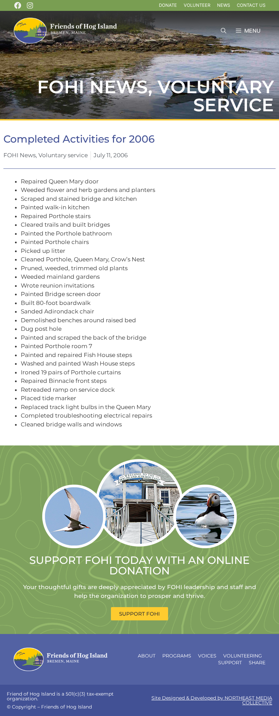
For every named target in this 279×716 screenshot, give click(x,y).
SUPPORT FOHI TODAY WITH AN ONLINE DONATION (139, 565)
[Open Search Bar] (223, 31)
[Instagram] (30, 5)
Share (257, 663)
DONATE (168, 5)
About (146, 656)
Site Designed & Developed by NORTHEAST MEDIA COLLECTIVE (211, 700)
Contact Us (251, 5)
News (223, 5)
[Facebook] (18, 5)
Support (230, 663)
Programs (176, 656)
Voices (207, 656)
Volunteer (197, 5)
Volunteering (242, 656)
